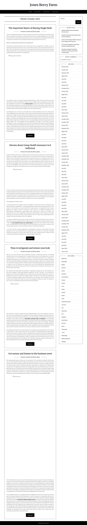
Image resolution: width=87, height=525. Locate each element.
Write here (55, 11)
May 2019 (64, 242)
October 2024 (65, 91)
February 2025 (65, 85)
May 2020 (64, 205)
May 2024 (64, 103)
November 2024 (65, 88)
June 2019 (64, 239)
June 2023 (64, 137)
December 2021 (65, 186)
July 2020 (64, 199)
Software (64, 323)
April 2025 (64, 82)
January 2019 (65, 251)
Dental (63, 270)
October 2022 (65, 162)
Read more (30, 135)
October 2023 (65, 125)
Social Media (64, 320)
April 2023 (64, 143)
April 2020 (64, 208)
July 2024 (64, 97)
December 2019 (65, 220)
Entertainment (65, 277)
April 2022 (64, 174)
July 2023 (64, 134)
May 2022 (64, 171)
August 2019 (64, 233)
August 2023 (64, 131)
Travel (63, 332)
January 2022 (65, 183)
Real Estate (64, 310)
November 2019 (65, 223)
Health (63, 295)
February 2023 (65, 149)
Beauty (63, 264)
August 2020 (64, 196)
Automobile (64, 261)
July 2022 (64, 168)
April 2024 (64, 106)
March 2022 (64, 177)
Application (64, 258)
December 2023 (65, 119)
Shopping (64, 317)
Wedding (64, 341)
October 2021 (65, 193)
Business (64, 267)
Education (64, 274)
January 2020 (65, 217)
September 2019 (65, 230)
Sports (63, 326)
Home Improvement (66, 301)
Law (62, 307)
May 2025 (64, 79)
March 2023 (64, 146)
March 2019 (64, 248)
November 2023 (65, 122)
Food (63, 286)
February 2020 (65, 214)
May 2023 (64, 140)
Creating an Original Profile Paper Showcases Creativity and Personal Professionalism (69, 51)
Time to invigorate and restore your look (30, 248)
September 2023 (65, 128)
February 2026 (65, 66)
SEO (63, 314)
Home (30, 11)
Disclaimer (37, 11)
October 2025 (65, 69)
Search (63, 18)
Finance (63, 283)
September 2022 (65, 165)
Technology (46, 11)
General (63, 292)
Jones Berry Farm (43, 5)
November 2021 (65, 189)
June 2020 (64, 202)
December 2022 (65, 156)
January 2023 (65, 153)
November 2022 (65, 159)
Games (63, 289)
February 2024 (65, 113)
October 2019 (65, 226)
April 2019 (64, 245)
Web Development (66, 338)
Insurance (64, 304)
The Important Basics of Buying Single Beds (30, 28)
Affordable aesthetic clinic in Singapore (35, 318)
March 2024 (64, 109)
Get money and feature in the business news (30, 353)
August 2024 (64, 94)
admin (38, 31)
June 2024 (64, 100)
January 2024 (65, 116)
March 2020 (64, 211)
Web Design (64, 335)
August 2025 (64, 76)
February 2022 (65, 180)
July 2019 (64, 236)
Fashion (63, 280)
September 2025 (65, 72)
